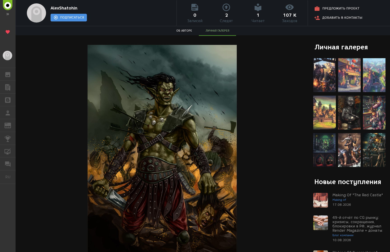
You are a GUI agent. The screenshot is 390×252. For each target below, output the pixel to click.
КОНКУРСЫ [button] (8, 138)
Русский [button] (10, 177)
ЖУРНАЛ (10, 125)
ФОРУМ (8, 163)
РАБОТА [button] (8, 112)
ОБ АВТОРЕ (184, 30)
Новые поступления (347, 182)
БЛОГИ (8, 100)
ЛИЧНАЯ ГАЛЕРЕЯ (217, 30)
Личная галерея (341, 47)
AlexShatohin (64, 8)
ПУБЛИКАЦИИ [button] (8, 87)
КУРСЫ (8, 151)
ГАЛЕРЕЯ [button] (8, 74)
